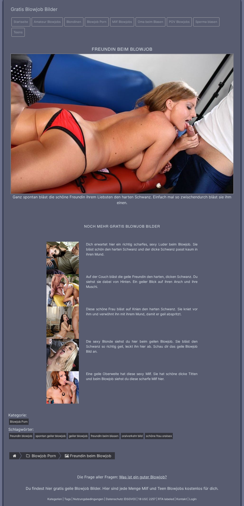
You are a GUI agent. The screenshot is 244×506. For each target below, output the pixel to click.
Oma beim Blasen (150, 22)
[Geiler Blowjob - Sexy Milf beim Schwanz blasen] (62, 387)
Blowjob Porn (97, 22)
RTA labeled (166, 499)
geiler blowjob (78, 436)
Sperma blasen (206, 22)
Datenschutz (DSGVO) (121, 499)
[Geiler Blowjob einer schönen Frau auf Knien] (62, 322)
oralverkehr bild (132, 436)
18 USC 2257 (147, 499)
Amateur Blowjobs (47, 22)
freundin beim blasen (104, 436)
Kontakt (181, 499)
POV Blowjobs (179, 22)
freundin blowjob (21, 436)
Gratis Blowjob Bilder (34, 9)
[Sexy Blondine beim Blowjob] (62, 354)
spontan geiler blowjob (51, 436)
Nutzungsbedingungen (88, 499)
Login (193, 499)
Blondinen (73, 22)
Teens (18, 32)
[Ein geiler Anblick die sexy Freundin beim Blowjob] (62, 289)
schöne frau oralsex (159, 436)
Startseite (21, 22)
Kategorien (54, 499)
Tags (67, 499)
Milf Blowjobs (122, 22)
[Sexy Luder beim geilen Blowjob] (62, 257)
